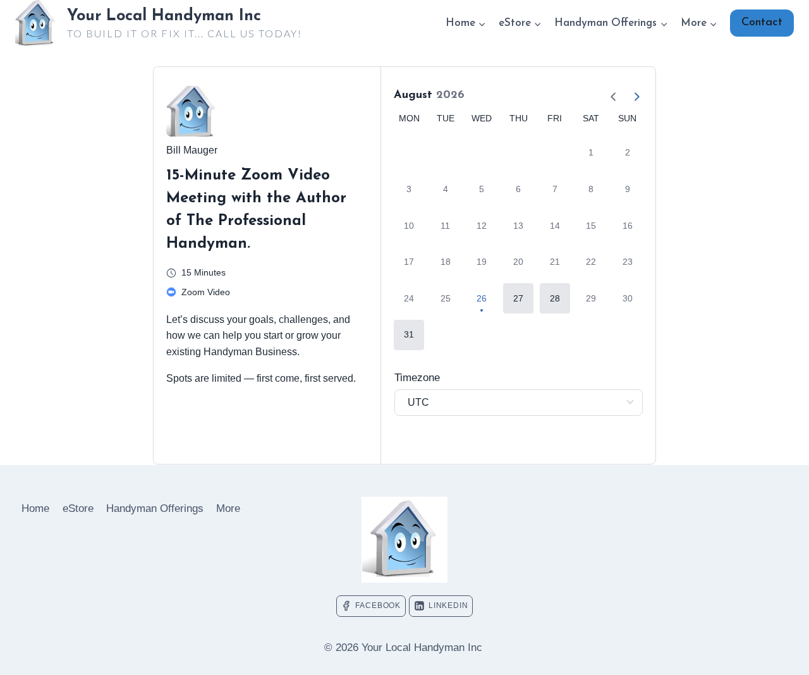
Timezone (417, 378)
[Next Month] (631, 95)
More (228, 508)
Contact (761, 22)
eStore (78, 508)
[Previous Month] (608, 95)
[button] (518, 298)
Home (35, 508)
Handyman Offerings (155, 508)
